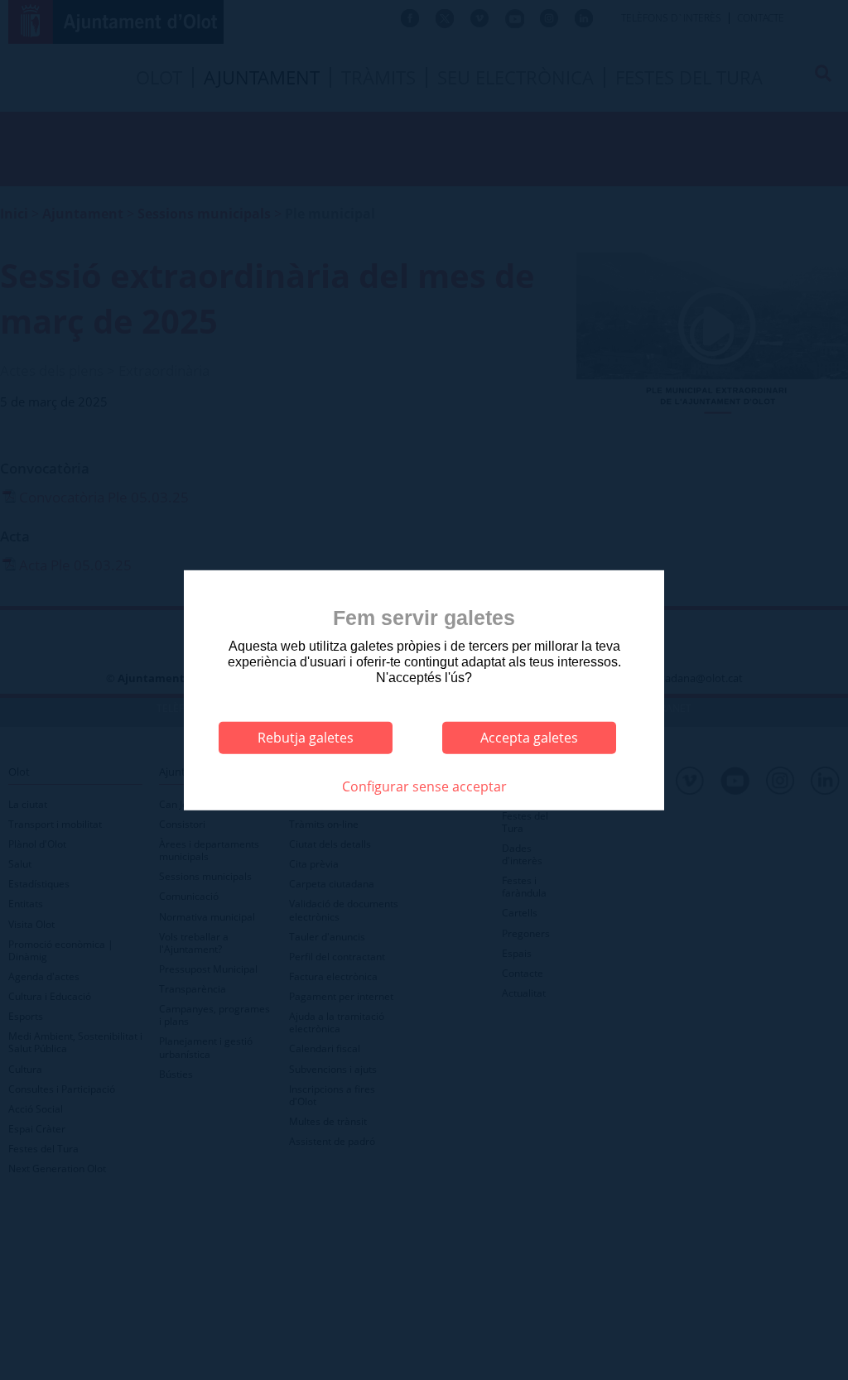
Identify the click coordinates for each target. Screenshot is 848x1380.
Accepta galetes (529, 737)
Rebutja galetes (306, 737)
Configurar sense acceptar (424, 786)
